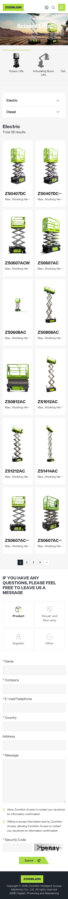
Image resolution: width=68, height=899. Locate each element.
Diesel (11, 112)
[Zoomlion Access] (13, 7)
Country (10, 717)
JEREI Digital (17, 893)
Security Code (14, 840)
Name (8, 661)
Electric (12, 100)
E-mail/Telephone (17, 699)
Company (11, 680)
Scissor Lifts (16, 71)
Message (11, 755)
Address (9, 736)
